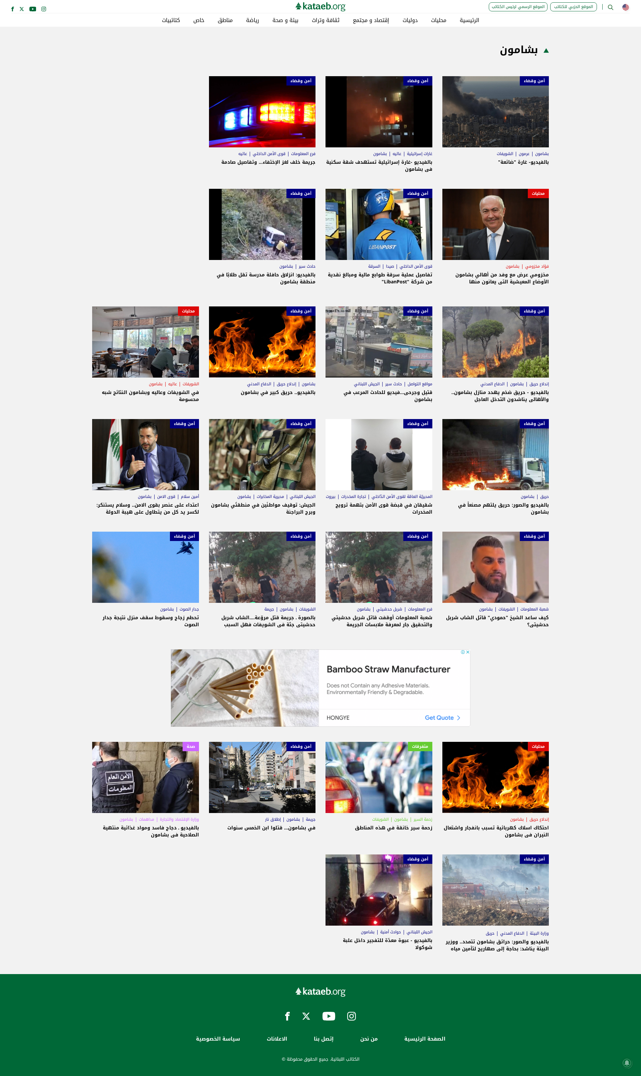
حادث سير (307, 266)
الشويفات (505, 153)
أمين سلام (190, 496)
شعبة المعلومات (534, 609)
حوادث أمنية (390, 932)
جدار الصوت (189, 609)
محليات (438, 20)
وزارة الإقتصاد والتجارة (179, 819)
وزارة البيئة (539, 933)
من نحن (369, 1039)
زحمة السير (423, 819)
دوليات (410, 20)
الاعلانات (277, 1039)
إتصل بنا (324, 1039)
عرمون (524, 153)
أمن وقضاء (534, 81)
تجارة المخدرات (353, 496)
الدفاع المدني (492, 384)
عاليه (397, 153)
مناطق (225, 20)
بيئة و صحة (285, 20)
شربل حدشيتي (389, 609)
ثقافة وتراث (326, 20)
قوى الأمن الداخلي (269, 153)
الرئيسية (469, 20)
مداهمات (146, 819)
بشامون (542, 153)
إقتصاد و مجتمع (371, 20)
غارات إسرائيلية (419, 153)
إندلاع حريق (539, 384)
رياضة (252, 20)
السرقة (374, 266)
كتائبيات (171, 20)
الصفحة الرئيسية (424, 1039)
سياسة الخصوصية (218, 1039)
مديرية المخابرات (270, 496)
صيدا (390, 266)
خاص (198, 20)
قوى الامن (166, 496)
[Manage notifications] (627, 1063)
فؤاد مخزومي (537, 266)
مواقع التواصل (420, 384)
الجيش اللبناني (367, 384)
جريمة (269, 609)
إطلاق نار (273, 819)
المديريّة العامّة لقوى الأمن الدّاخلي (402, 496)
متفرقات (420, 746)
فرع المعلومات (303, 153)
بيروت (331, 496)
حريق (544, 496)
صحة (191, 746)
